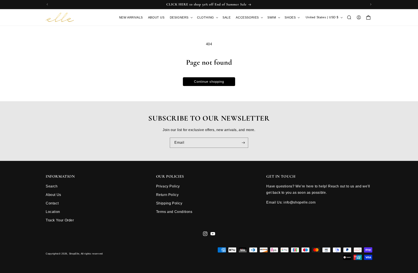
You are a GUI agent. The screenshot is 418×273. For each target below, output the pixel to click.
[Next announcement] (371, 4)
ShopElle (74, 253)
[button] (180, 17)
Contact (52, 203)
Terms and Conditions (174, 211)
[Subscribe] (243, 143)
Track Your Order (60, 220)
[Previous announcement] (47, 4)
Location (53, 211)
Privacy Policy (168, 186)
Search (52, 186)
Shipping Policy (169, 203)
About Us (53, 195)
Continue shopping (209, 81)
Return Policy (167, 195)
